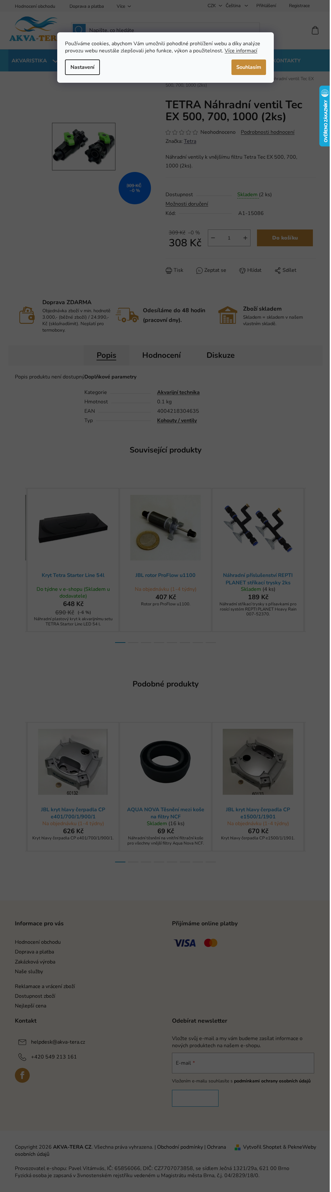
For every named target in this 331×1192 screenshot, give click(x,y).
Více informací (241, 50)
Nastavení (82, 67)
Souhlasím (248, 67)
